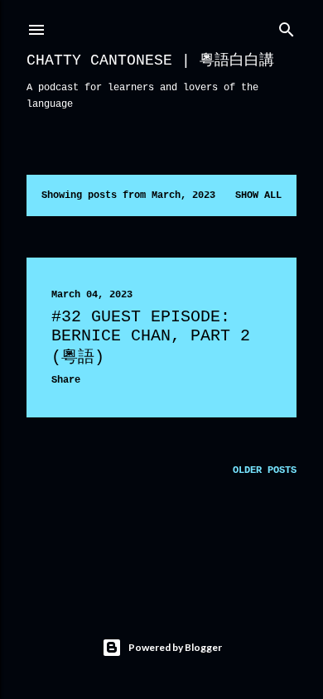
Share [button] (65, 380)
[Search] (286, 26)
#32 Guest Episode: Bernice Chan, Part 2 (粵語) (150, 337)
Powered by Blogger (175, 647)
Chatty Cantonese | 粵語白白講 (150, 60)
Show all (258, 195)
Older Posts (264, 470)
